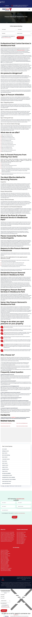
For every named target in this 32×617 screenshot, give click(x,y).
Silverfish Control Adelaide (5, 560)
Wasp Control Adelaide (4, 562)
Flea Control (4, 461)
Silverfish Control (5, 469)
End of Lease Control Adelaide (5, 569)
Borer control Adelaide (4, 554)
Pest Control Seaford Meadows (22, 536)
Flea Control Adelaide (4, 556)
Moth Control (4, 463)
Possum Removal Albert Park (5, 426)
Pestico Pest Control (21, 50)
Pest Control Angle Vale (20, 541)
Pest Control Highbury (20, 543)
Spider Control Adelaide (4, 561)
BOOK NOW (3, 2)
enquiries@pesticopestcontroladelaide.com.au (20, 5)
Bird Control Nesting (6, 455)
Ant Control (4, 449)
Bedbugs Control (5, 451)
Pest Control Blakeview (20, 537)
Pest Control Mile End (20, 533)
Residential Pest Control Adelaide (8, 477)
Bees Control (4, 453)
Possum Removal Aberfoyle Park (6, 423)
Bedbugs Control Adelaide (5, 551)
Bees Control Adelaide (4, 552)
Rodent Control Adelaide (5, 559)
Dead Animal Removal (6, 483)
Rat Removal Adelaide (6, 473)
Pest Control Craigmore (20, 542)
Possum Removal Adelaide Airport (22, 423)
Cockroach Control (6, 459)
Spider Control (5, 467)
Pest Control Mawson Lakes (21, 532)
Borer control (4, 457)
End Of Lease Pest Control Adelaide (9, 479)
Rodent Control (5, 465)
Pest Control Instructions (7, 37)
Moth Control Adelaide (4, 558)
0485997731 (3, 1)
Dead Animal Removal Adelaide (6, 570)
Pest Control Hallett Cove (21, 540)
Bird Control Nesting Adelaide (5, 553)
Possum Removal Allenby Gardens (22, 426)
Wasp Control (5, 471)
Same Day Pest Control (6, 481)
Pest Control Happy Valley (21, 535)
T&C (14, 36)
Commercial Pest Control (7, 475)
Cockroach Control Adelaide (5, 555)
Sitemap (24, 578)
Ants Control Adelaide (4, 550)
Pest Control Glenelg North (21, 534)
